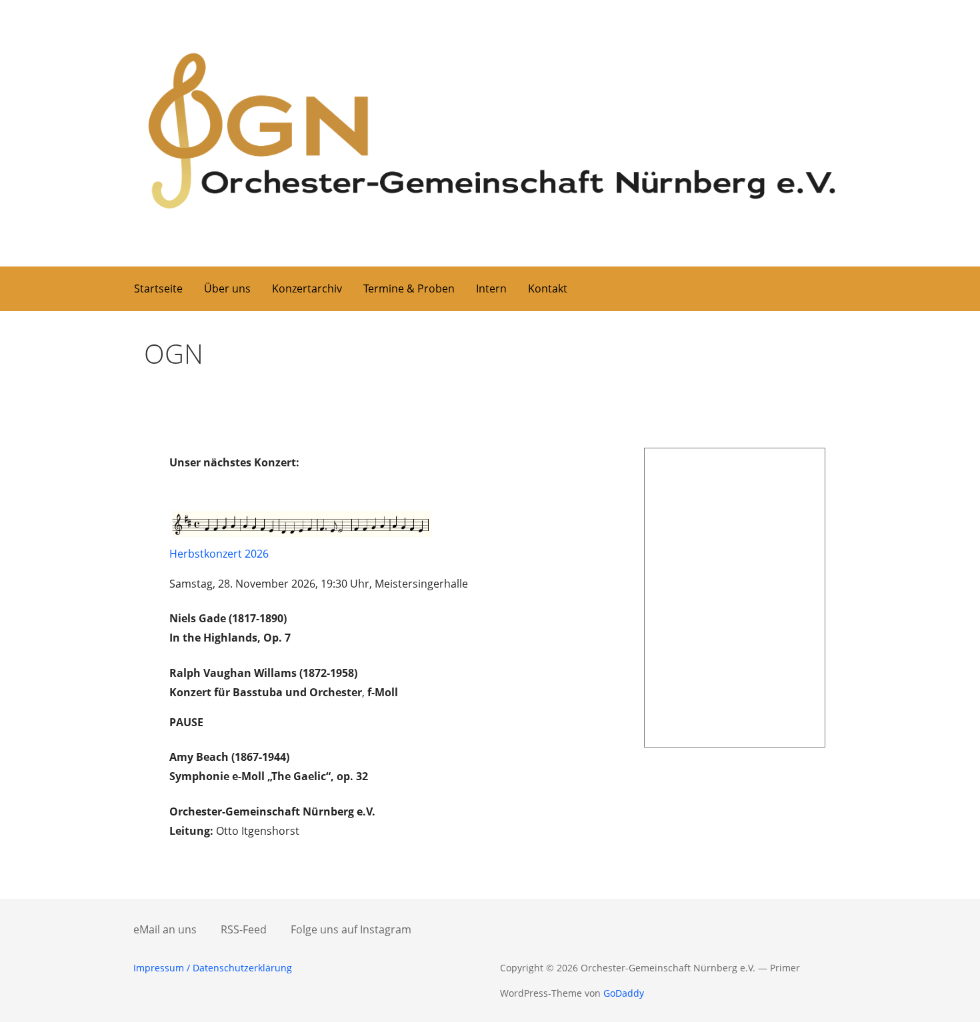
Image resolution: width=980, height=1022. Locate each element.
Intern (491, 288)
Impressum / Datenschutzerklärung (212, 967)
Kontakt (547, 288)
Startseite (158, 288)
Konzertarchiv (307, 288)
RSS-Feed (244, 929)
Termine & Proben (409, 288)
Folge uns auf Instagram (351, 929)
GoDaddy (623, 993)
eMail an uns (165, 929)
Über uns (227, 288)
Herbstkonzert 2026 (219, 553)
